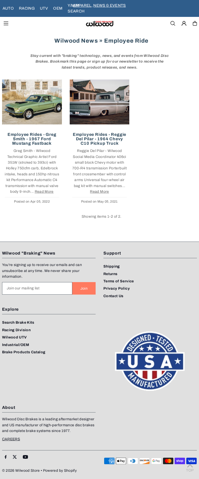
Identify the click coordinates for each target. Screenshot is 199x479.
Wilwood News (76, 41)
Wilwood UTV (14, 337)
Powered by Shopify (60, 471)
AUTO (8, 8)
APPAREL (82, 5)
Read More (44, 192)
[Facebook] (6, 457)
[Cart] (195, 23)
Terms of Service (118, 281)
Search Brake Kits (18, 322)
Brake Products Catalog (24, 352)
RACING (27, 8)
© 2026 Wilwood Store (21, 471)
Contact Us (113, 296)
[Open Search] (172, 23)
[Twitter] (15, 457)
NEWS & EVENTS (109, 5)
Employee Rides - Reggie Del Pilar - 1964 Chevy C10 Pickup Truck (99, 138)
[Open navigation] (41, 23)
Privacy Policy (116, 288)
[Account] (184, 23)
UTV (44, 8)
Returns (110, 274)
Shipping (111, 266)
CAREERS (11, 439)
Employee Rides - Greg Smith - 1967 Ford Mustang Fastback (32, 138)
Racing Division (16, 330)
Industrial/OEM (15, 345)
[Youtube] (25, 457)
